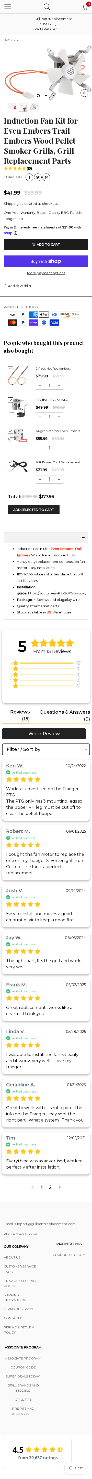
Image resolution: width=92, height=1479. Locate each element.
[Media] (84, 93)
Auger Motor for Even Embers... (59, 431)
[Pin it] (46, 177)
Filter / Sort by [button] (23, 749)
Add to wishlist (19, 286)
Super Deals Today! (23, 1376)
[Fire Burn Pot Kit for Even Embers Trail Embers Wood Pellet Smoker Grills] (18, 407)
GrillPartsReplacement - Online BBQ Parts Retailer (47, 24)
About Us (12, 1257)
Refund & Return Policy (19, 1329)
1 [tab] (38, 95)
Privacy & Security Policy (20, 1283)
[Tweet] (38, 177)
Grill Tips (23, 1399)
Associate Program (23, 1358)
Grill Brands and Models (23, 1387)
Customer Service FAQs (20, 1268)
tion (82, 593)
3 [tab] (53, 95)
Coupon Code (23, 1367)
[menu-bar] (7, 7)
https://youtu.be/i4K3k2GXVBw (53, 593)
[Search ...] (47, 6)
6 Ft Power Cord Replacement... (59, 462)
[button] (18, 168)
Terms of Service (19, 1309)
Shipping (11, 203)
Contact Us (14, 1318)
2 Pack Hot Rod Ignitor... (54, 368)
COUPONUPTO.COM (69, 1255)
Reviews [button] (20, 715)
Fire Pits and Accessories (23, 1411)
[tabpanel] (46, 73)
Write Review (44, 734)
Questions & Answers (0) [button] (65, 715)
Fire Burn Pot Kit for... (52, 399)
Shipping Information (15, 1297)
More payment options (46, 273)
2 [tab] (46, 95)
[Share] (29, 177)
